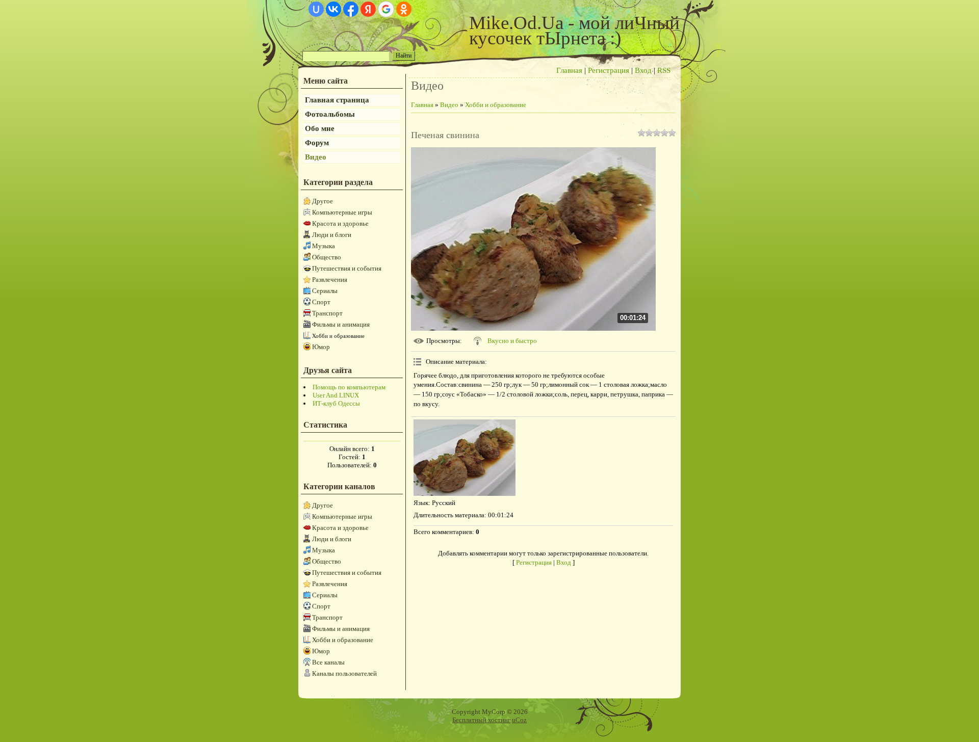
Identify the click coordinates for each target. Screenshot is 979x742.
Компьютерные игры (342, 212)
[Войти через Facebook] (350, 9)
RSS (664, 70)
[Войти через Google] (386, 9)
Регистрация (608, 70)
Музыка (323, 246)
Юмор (321, 347)
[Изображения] (465, 457)
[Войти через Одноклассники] (403, 9)
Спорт (321, 302)
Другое (322, 201)
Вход (643, 70)
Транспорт (327, 313)
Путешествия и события (346, 268)
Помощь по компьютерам (349, 387)
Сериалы (325, 291)
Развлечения (329, 279)
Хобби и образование (338, 336)
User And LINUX (336, 395)
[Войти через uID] (316, 9)
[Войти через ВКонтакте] (333, 9)
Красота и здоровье (340, 223)
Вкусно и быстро (512, 340)
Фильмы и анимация (341, 324)
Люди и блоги (331, 234)
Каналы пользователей (344, 673)
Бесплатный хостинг (481, 720)
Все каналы (328, 662)
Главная (569, 70)
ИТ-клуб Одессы (336, 403)
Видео (449, 105)
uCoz (519, 720)
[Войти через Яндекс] (368, 9)
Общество (326, 257)
